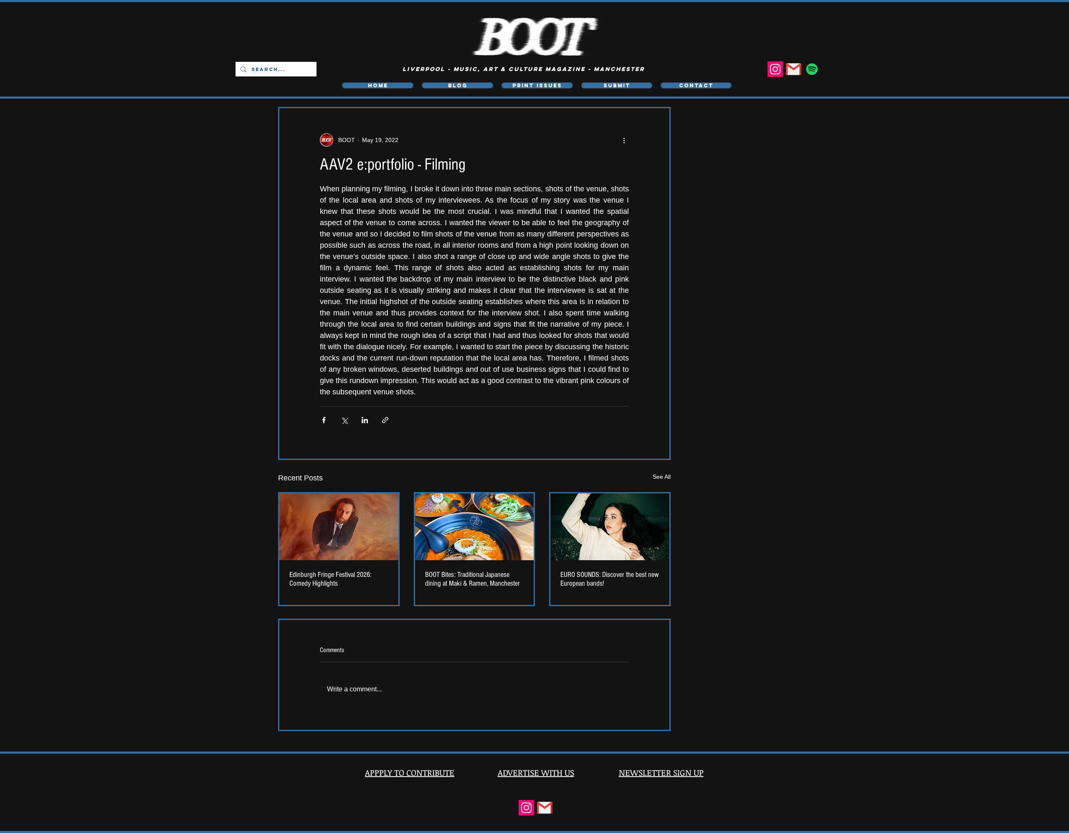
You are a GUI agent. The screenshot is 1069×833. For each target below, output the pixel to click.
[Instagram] (775, 69)
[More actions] (624, 140)
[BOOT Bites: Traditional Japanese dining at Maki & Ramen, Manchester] (474, 526)
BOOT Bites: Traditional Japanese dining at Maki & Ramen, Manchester (472, 579)
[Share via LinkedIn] (365, 420)
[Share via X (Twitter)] (344, 420)
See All (662, 476)
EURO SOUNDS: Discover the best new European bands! (609, 579)
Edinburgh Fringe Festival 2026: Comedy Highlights (330, 579)
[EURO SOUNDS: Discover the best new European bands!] (609, 526)
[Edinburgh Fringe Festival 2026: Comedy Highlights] (338, 526)
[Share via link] (385, 420)
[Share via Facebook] (324, 420)
